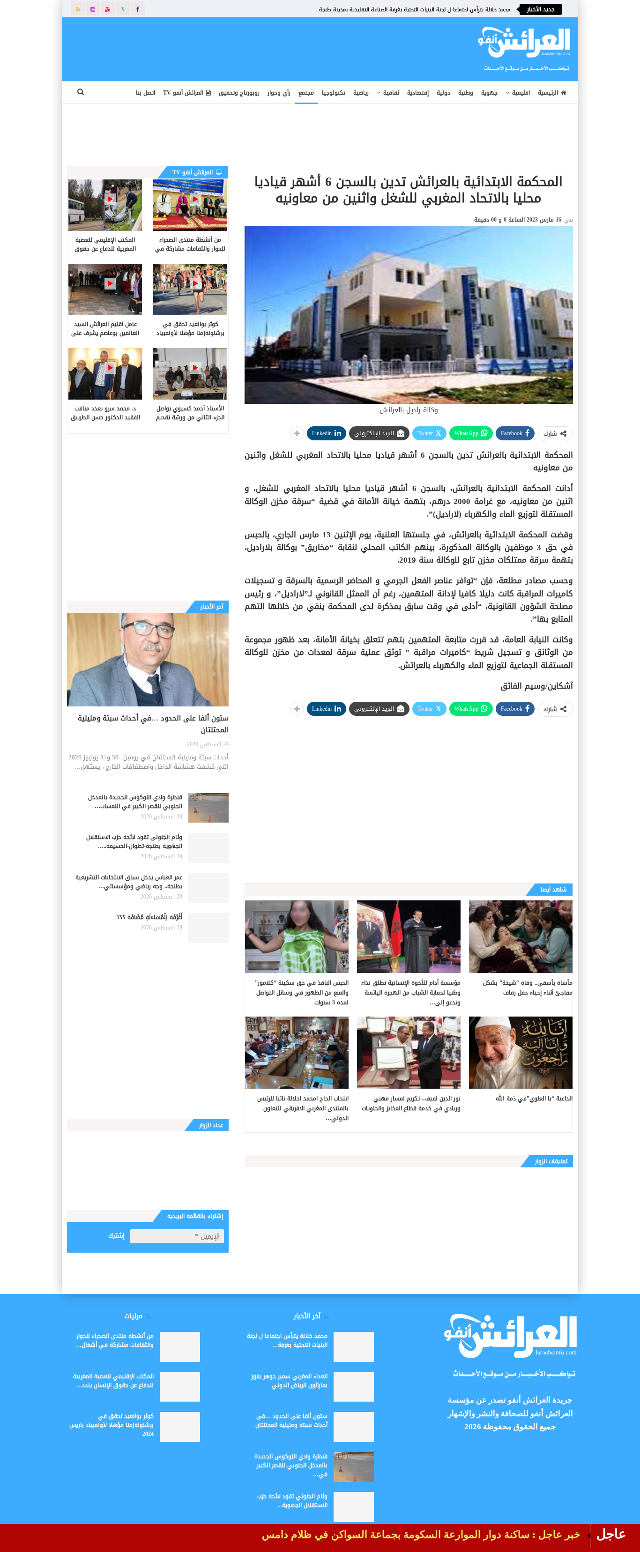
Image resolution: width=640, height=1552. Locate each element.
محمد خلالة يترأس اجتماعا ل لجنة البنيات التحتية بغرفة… (287, 1340)
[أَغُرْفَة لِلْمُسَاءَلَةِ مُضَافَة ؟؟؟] (208, 928)
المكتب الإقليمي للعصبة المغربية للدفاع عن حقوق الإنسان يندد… (113, 1380)
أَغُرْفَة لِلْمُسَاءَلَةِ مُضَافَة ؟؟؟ (149, 917)
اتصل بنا (145, 93)
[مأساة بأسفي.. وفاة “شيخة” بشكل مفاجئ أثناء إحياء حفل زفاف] (521, 936)
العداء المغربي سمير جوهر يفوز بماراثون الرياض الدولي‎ (289, 1380)
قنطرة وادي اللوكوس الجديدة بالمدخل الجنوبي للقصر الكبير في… (290, 1465)
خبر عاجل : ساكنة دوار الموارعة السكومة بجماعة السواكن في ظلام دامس (421, 1534)
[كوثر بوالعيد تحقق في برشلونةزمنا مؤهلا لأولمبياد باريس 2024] (190, 289)
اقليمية (521, 93)
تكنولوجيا (333, 93)
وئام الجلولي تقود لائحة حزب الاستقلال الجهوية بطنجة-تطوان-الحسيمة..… (134, 841)
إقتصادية (418, 93)
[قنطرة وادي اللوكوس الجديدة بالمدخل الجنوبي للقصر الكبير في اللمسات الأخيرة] (208, 808)
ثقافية (391, 93)
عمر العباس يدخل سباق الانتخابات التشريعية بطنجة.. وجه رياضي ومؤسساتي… (128, 881)
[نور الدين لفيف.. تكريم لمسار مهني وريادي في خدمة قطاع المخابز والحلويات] (409, 1053)
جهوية (489, 93)
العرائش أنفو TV (183, 93)
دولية (443, 93)
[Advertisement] (257, 47)
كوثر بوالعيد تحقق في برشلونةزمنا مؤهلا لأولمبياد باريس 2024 (111, 1425)
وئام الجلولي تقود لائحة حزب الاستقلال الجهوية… (292, 1500)
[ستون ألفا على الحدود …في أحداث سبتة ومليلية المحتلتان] (148, 659)
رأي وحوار (279, 93)
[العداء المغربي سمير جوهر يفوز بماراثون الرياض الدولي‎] (354, 1387)
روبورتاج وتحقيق (239, 93)
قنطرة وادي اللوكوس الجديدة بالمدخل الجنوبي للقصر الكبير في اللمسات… (135, 801)
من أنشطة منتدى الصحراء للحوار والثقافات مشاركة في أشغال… (115, 1340)
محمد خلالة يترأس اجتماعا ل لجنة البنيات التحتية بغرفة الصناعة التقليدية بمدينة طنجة (414, 10)
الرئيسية (548, 93)
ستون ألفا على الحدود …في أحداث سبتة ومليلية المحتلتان (153, 724)
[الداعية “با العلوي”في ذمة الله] (521, 1053)
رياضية (361, 93)
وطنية (465, 93)
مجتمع (306, 93)
